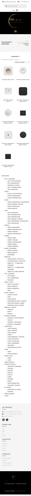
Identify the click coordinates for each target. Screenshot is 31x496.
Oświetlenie (8, 326)
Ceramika (10, 379)
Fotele (7, 191)
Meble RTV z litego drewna (16, 271)
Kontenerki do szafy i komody (17, 301)
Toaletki (10, 320)
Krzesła (7, 225)
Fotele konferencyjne (14, 198)
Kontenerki (11, 255)
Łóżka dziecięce (12, 354)
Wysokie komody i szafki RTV (16, 261)
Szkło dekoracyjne (13, 383)
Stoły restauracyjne (14, 217)
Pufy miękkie (11, 276)
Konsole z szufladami (14, 322)
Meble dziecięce (9, 362)
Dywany (10, 375)
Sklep (22, 42)
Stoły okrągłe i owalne (15, 219)
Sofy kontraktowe (13, 183)
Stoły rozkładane (13, 223)
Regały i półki (9, 282)
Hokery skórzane (13, 246)
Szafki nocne (12, 299)
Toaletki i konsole (10, 316)
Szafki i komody (9, 293)
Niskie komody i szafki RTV (16, 259)
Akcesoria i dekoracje (14, 366)
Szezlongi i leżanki (13, 185)
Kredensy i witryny (10, 307)
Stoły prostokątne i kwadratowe (18, 221)
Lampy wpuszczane (13, 341)
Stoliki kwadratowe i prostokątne (18, 202)
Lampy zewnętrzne (13, 343)
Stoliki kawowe (12, 208)
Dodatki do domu (10, 364)
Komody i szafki (12, 295)
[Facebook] (3, 420)
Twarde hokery (12, 244)
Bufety (9, 311)
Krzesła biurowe (13, 231)
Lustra (10, 377)
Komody (10, 314)
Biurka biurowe (12, 252)
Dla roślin (8, 387)
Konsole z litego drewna (16, 318)
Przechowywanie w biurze (16, 303)
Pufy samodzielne (13, 278)
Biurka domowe (12, 250)
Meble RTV (7, 257)
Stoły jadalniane (13, 212)
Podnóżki (11, 280)
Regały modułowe (13, 288)
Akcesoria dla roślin (14, 389)
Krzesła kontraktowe (14, 234)
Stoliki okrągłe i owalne (15, 204)
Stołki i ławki (9, 356)
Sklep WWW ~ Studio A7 (21, 491)
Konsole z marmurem (14, 324)
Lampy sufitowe (12, 330)
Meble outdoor (9, 394)
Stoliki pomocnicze (14, 206)
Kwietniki (10, 391)
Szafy (9, 297)
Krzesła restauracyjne (15, 229)
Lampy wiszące (12, 328)
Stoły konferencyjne (14, 215)
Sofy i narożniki (10, 179)
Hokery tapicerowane (14, 242)
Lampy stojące (12, 333)
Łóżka (6, 349)
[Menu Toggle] (15, 31)
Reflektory (11, 345)
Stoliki (6, 200)
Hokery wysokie (13, 240)
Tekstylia (10, 373)
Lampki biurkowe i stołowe (16, 337)
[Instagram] (7, 420)
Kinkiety (10, 335)
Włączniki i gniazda (14, 385)
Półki (9, 290)
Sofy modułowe (13, 189)
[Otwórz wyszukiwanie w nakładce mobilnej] (15, 6)
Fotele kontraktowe (14, 196)
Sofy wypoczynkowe (14, 181)
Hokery (7, 236)
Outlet (7, 396)
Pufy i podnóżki (9, 274)
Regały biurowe (12, 286)
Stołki (9, 358)
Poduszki (10, 368)
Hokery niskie (12, 238)
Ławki (9, 360)
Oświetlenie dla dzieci (15, 347)
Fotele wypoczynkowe (15, 194)
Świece (10, 381)
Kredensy (10, 309)
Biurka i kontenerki (10, 248)
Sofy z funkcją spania (14, 187)
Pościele (10, 370)
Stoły (6, 210)
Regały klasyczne (13, 284)
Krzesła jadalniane (14, 227)
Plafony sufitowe (13, 339)
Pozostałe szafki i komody (16, 305)
